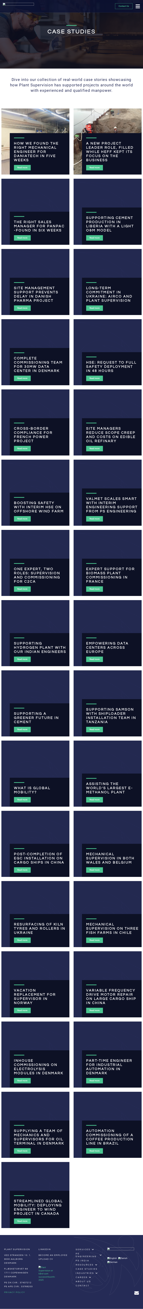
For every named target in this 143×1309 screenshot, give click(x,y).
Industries (85, 1273)
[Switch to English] (112, 1258)
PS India (82, 1261)
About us (83, 1281)
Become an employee (53, 1255)
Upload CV (46, 1259)
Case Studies (86, 1269)
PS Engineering (86, 1255)
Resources (85, 1265)
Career (82, 1277)
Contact (83, 1286)
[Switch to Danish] (123, 1258)
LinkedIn (45, 1249)
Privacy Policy (14, 1292)
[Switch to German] (113, 1262)
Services (83, 1250)
